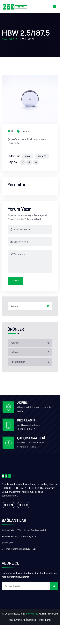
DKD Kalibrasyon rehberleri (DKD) (20, 536)
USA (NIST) (9, 542)
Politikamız (45, 619)
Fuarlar (14, 342)
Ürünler (25, 131)
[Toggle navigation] (55, 7)
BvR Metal (31, 613)
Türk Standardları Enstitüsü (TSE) (20, 549)
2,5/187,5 (42, 156)
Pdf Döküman (17, 361)
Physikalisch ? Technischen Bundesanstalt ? (25, 530)
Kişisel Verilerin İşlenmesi (22, 619)
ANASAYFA (8, 39)
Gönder (15, 280)
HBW (27, 156)
